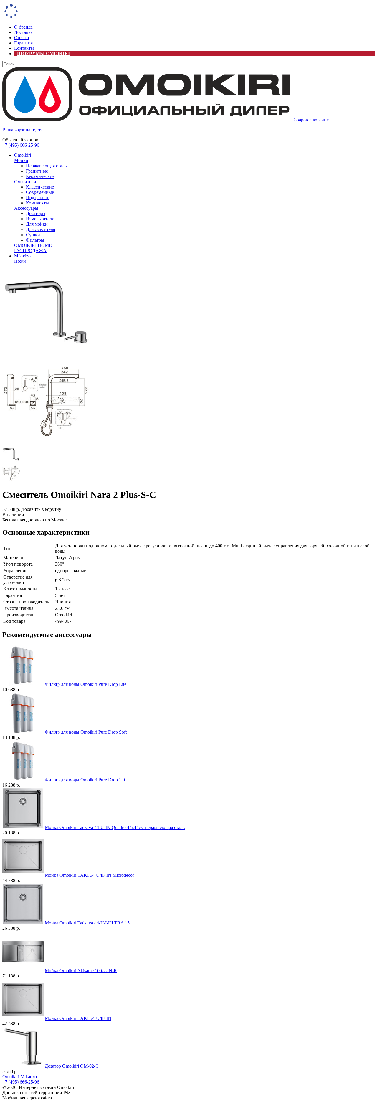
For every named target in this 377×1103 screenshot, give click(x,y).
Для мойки (37, 224)
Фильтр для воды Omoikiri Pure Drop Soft (86, 731)
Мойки (21, 160)
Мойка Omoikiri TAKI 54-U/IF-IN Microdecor (89, 875)
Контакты (24, 48)
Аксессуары (26, 208)
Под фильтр (37, 197)
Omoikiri (22, 155)
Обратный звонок (20, 139)
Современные (40, 192)
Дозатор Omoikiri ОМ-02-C (72, 1066)
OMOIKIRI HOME (33, 245)
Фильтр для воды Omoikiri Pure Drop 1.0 (85, 779)
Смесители (25, 181)
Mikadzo (22, 255)
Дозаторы (35, 213)
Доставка (23, 32)
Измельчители (40, 218)
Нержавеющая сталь (46, 165)
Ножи (20, 261)
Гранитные (37, 171)
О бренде (23, 26)
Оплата (21, 37)
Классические (40, 186)
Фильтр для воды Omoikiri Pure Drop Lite (85, 684)
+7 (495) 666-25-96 (20, 145)
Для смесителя (40, 229)
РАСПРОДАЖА (30, 250)
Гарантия (23, 42)
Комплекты (37, 202)
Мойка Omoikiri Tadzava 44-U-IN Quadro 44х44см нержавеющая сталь (115, 827)
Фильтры (35, 239)
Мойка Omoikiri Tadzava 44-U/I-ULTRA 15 (87, 922)
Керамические (40, 176)
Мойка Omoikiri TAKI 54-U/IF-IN (78, 1018)
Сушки (33, 234)
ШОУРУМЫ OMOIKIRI (43, 53)
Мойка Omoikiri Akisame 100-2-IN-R (81, 970)
